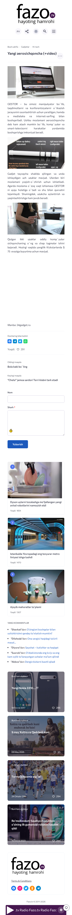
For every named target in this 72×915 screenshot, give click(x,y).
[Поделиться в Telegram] (15, 341)
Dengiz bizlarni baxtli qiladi (40, 661)
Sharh (11, 407)
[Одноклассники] (32, 888)
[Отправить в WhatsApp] (25, 341)
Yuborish (18, 444)
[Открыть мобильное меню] (54, 31)
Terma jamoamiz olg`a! (26, 776)
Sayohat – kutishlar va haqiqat (41, 647)
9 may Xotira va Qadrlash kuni (30, 732)
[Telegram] (38, 888)
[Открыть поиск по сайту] (45, 31)
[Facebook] (13, 888)
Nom (10, 392)
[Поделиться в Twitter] (20, 341)
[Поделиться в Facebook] (10, 341)
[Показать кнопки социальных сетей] (27, 31)
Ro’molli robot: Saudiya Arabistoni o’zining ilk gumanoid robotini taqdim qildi (35, 824)
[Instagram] (19, 888)
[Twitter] (26, 888)
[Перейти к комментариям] (66, 908)
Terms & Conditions (21, 880)
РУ (18, 31)
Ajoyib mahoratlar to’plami (25, 606)
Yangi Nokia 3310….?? (25, 687)
